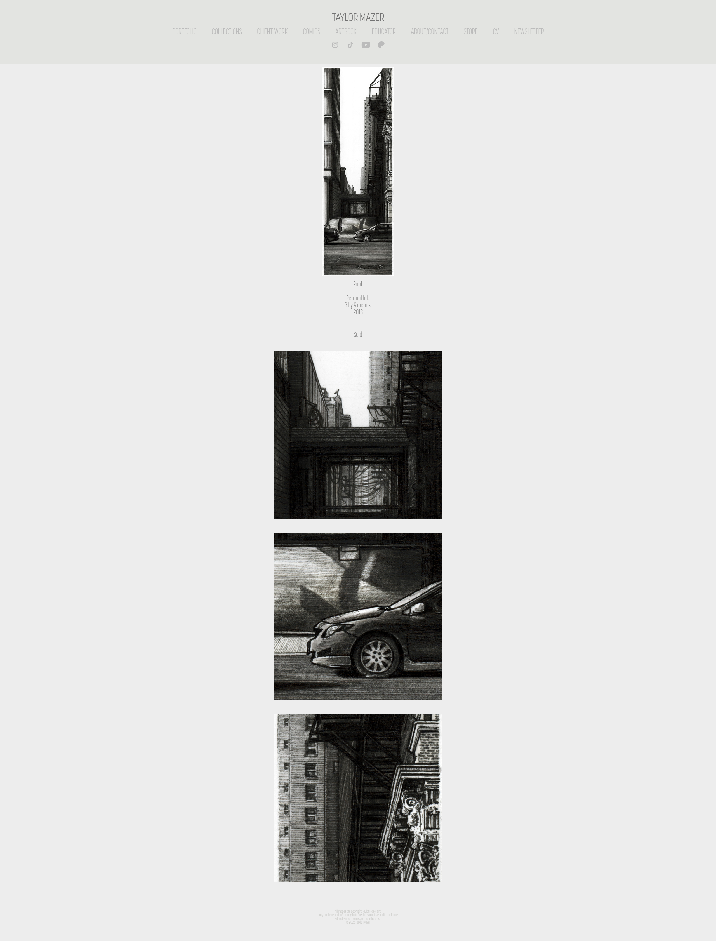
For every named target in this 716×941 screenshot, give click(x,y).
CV (496, 31)
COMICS (311, 31)
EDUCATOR (384, 31)
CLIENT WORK (272, 31)
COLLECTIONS (227, 31)
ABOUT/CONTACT (430, 31)
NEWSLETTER (529, 31)
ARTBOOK (346, 31)
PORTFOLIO (184, 31)
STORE (471, 31)
